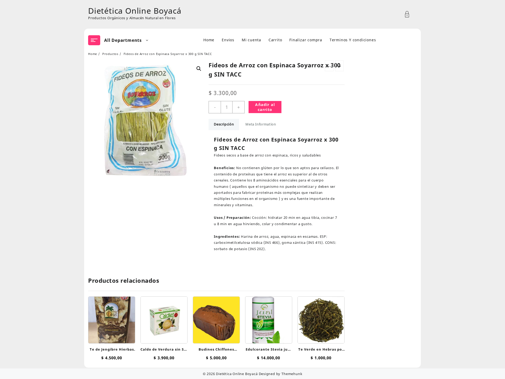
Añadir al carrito (265, 107)
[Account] (410, 14)
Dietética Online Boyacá (134, 10)
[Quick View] (111, 317)
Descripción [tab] (224, 124)
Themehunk (291, 373)
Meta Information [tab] (260, 124)
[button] (199, 68)
